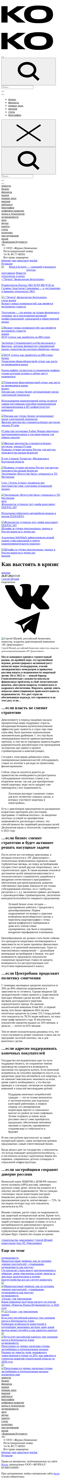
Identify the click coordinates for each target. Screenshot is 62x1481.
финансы (13, 102)
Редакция (6, 263)
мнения (12, 108)
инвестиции (8, 1243)
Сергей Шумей (10, 578)
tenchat (33, 260)
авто (4, 220)
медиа (4, 223)
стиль (11, 111)
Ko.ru (4, 1464)
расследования (10, 235)
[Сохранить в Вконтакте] (27, 608)
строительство (9, 1240)
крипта (5, 226)
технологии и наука (13, 276)
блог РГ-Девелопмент (29, 1243)
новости (6, 185)
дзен (14, 260)
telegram (6, 260)
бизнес (12, 99)
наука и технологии (13, 213)
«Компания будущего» (14, 241)
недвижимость (10, 216)
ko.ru (56, 1473)
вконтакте (23, 260)
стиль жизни (8, 300)
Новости (21, 273)
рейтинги (7, 204)
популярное (8, 273)
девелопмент (26, 1240)
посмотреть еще (10, 1374)
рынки (5, 195)
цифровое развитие (12, 210)
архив (4, 238)
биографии (14, 115)
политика (7, 232)
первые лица (15, 105)
